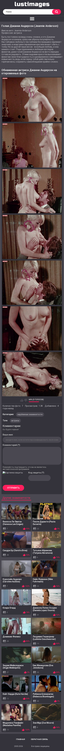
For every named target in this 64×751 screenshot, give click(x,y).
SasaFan (27, 746)
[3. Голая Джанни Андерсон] (32, 191)
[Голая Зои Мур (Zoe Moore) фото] (46, 712)
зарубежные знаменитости (30, 414)
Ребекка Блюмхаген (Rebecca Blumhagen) (43, 695)
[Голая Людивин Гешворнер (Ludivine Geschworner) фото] (46, 626)
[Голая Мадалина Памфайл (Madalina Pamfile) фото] (16, 712)
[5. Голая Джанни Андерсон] (32, 283)
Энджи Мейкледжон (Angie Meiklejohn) (13, 666)
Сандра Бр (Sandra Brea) (15, 550)
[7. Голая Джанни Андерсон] (32, 374)
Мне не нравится (25, 400)
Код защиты (34, 472)
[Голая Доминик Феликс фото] (16, 626)
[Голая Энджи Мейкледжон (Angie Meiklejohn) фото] (16, 655)
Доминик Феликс (12, 636)
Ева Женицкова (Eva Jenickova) (43, 666)
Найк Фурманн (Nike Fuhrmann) (43, 580)
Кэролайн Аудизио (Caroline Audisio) (12, 580)
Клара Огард (9, 608)
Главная (20, 739)
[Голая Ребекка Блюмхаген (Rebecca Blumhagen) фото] (46, 683)
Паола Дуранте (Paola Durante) (44, 522)
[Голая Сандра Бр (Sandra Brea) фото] (16, 540)
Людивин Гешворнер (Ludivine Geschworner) (44, 637)
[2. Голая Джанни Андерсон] (32, 145)
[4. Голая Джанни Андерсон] (32, 237)
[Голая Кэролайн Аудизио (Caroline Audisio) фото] (16, 568)
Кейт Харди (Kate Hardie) (15, 694)
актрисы (15, 421)
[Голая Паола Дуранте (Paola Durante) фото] (46, 511)
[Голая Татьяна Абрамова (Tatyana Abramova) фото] (46, 540)
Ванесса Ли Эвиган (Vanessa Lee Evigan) (13, 522)
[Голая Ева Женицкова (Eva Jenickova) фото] (46, 655)
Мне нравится (21, 400)
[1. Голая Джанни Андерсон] (32, 99)
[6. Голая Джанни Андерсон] (32, 328)
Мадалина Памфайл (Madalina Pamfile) (13, 724)
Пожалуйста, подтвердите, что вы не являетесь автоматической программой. (24, 468)
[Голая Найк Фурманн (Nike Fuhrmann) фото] (46, 568)
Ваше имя (8, 435)
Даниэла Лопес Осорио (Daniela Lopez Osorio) (45, 609)
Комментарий (10, 445)
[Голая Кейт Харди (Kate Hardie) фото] (16, 683)
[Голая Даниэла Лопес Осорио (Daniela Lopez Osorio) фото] (46, 597)
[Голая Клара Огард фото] (16, 597)
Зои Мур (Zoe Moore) (43, 723)
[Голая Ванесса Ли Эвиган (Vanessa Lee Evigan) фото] (16, 511)
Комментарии (11, 425)
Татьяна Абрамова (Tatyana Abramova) (43, 551)
